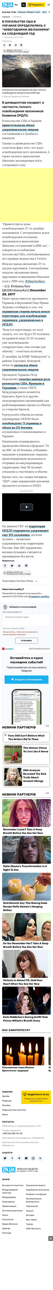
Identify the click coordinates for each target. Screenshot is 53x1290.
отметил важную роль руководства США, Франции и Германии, (26, 383)
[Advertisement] (26, 195)
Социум (29, 1211)
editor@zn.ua (8, 1145)
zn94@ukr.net (38, 1138)
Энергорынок (8, 1202)
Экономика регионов (12, 1210)
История (30, 1215)
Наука (5, 1215)
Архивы (5, 1096)
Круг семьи (31, 1219)
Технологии (8, 1219)
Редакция (7, 1101)
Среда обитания (10, 1224)
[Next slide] (48, 12)
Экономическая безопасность (33, 1200)
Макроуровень (9, 1197)
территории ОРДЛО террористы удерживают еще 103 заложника (25, 530)
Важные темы (9, 12)
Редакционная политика (14, 1110)
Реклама (6, 1105)
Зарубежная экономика (37, 1190)
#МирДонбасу (35, 281)
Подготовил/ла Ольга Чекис (17, 580)
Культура (6, 1233)
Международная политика (10, 1191)
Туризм (29, 1224)
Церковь (6, 1228)
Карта (5, 1114)
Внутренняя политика (12, 1185)
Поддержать (38, 5)
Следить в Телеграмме (28, 679)
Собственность (33, 1228)
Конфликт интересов (36, 1194)
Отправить (26, 641)
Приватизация (9, 1206)
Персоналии (32, 1206)
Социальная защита (35, 1185)
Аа (23, 5)
